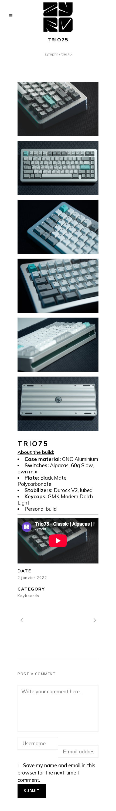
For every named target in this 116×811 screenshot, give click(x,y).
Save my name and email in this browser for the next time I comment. (56, 772)
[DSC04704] (58, 168)
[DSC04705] (58, 404)
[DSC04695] (58, 109)
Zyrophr (51, 54)
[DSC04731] (58, 286)
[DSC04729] (58, 227)
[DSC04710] (58, 345)
